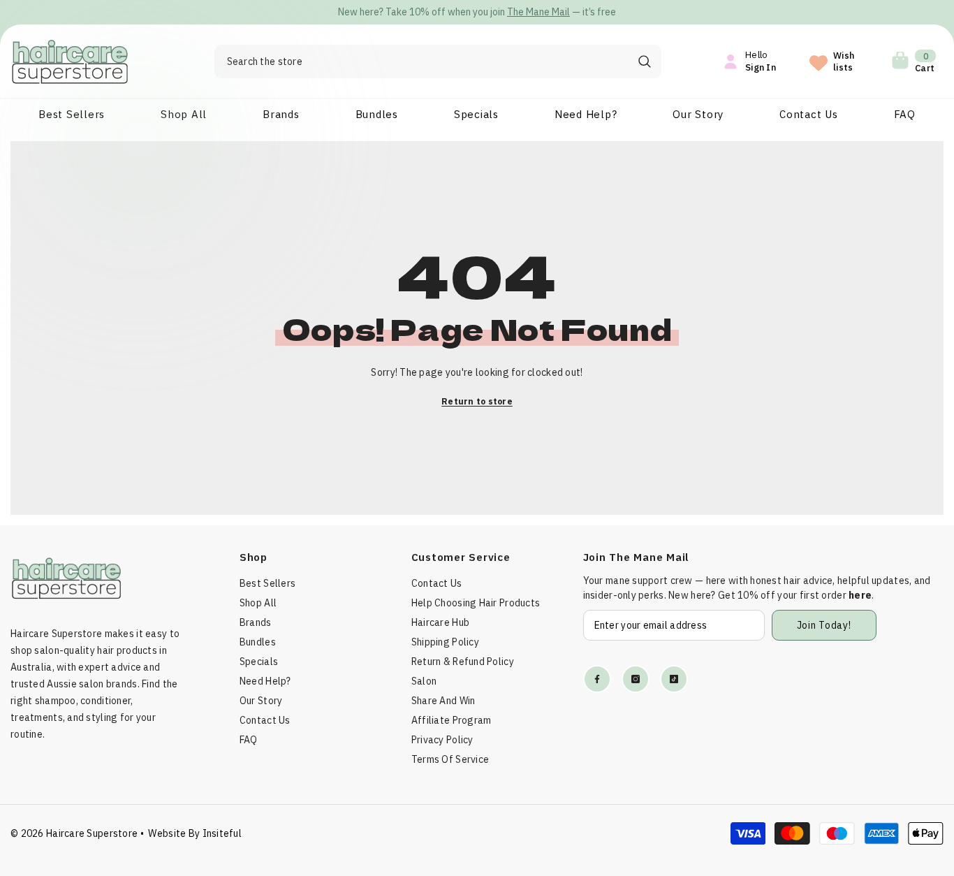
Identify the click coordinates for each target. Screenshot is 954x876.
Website (167, 833)
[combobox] (421, 61)
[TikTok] (674, 679)
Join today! (824, 625)
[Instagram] (636, 679)
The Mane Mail (538, 12)
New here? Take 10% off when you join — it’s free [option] (477, 12)
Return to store (477, 401)
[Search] (437, 61)
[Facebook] (597, 679)
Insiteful (222, 833)
